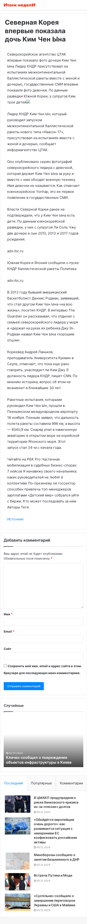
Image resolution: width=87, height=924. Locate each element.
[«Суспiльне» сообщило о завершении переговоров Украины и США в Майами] (17, 902)
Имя (8, 614)
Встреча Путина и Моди (53, 875)
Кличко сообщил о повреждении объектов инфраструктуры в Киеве (38, 760)
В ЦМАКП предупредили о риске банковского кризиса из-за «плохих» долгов (56, 802)
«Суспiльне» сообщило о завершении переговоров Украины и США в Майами (54, 900)
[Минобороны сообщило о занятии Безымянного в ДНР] (17, 861)
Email (9, 631)
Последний (13, 783)
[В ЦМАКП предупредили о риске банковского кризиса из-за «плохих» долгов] (17, 804)
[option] (43, 741)
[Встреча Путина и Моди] (17, 881)
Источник (15, 519)
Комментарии (71, 783)
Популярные (41, 783)
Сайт (7, 649)
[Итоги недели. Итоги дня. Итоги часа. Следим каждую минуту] (19, 5)
